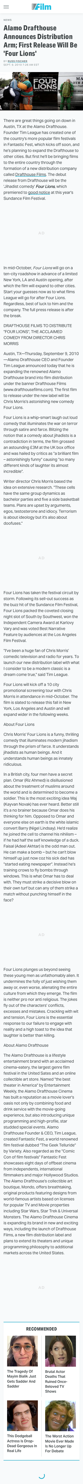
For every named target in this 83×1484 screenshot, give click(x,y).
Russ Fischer (17, 61)
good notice (39, 192)
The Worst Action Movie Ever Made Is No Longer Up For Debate (59, 1443)
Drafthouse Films (30, 174)
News (8, 20)
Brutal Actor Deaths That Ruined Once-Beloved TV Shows (56, 1381)
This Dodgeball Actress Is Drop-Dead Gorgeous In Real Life (22, 1443)
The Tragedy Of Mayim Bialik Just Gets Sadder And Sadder (21, 1379)
